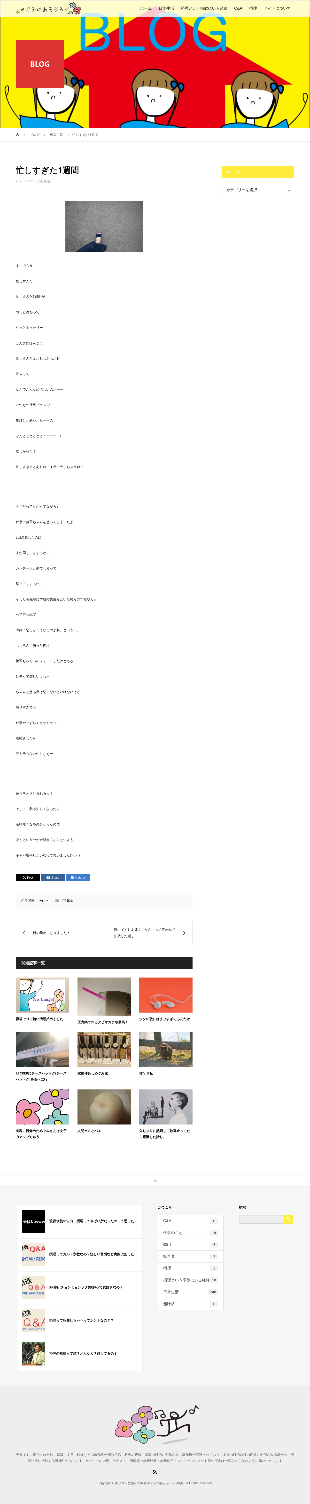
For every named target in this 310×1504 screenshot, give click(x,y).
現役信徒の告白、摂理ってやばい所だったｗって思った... (93, 1221)
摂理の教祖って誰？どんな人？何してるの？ (83, 1353)
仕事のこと (189, 1233)
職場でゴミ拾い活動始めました (39, 1018)
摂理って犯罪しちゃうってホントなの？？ (81, 1320)
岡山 (189, 1244)
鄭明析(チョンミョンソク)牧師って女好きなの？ (86, 1287)
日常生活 (166, 8)
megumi (42, 900)
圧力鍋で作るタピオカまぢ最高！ (103, 1022)
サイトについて (277, 8)
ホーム (146, 8)
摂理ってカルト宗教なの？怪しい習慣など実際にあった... (93, 1254)
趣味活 (189, 1304)
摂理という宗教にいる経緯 (204, 8)
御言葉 (189, 1256)
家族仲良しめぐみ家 (93, 1073)
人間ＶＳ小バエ (89, 1130)
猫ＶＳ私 (146, 1073)
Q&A (238, 8)
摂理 (253, 8)
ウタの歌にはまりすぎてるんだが (164, 1018)
